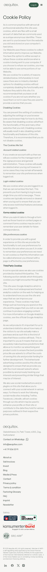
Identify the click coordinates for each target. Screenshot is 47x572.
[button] (41, 5)
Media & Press (10, 474)
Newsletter (8, 504)
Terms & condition (12, 487)
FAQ (5, 496)
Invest (6, 466)
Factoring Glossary (12, 492)
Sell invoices (9, 461)
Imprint (6, 500)
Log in (34, 5)
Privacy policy (9, 483)
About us (7, 457)
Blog (5, 470)
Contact (7, 479)
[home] (10, 5)
